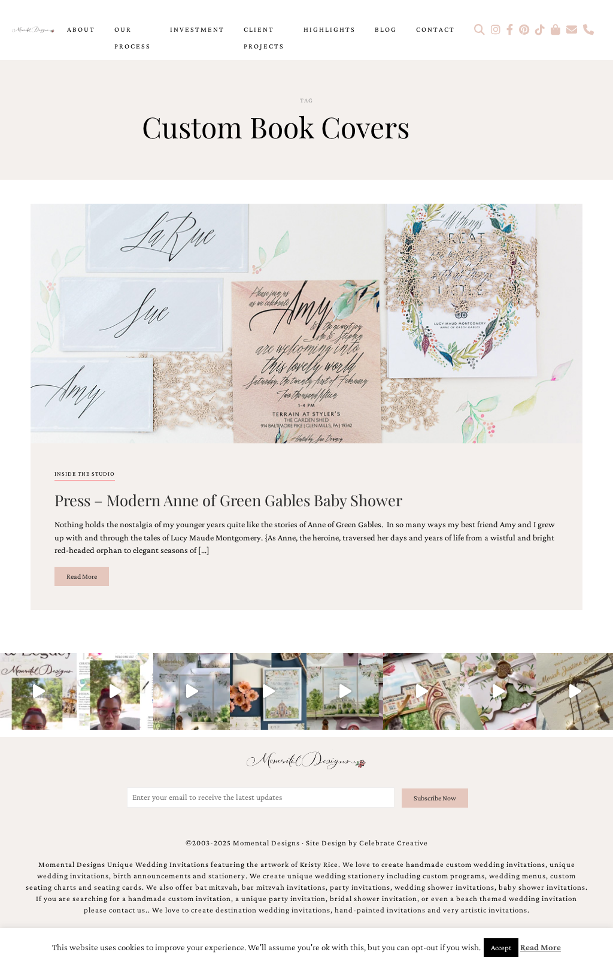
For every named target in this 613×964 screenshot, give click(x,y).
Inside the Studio (84, 473)
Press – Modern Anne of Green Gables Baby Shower (228, 499)
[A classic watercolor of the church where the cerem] (268, 691)
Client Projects (264, 37)
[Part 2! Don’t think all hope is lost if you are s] (38, 691)
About (81, 29)
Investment (197, 29)
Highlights (330, 29)
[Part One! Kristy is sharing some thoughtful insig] (115, 691)
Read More (81, 576)
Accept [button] (501, 947)
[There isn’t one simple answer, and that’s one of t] (498, 691)
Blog (386, 29)
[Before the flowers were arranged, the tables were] (191, 691)
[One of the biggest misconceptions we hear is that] (574, 691)
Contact (435, 29)
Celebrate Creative (393, 843)
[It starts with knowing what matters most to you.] (421, 691)
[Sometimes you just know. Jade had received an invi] (344, 691)
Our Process (132, 37)
